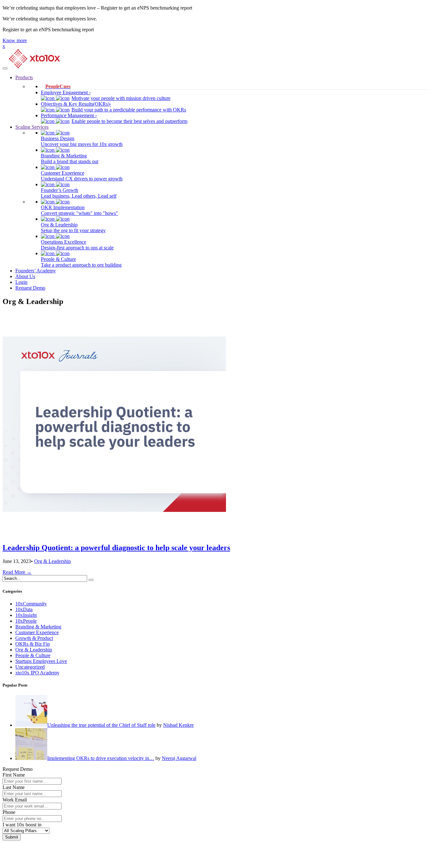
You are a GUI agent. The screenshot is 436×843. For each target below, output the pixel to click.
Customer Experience (37, 632)
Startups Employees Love (41, 661)
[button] (15, 40)
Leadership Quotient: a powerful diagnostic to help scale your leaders (116, 547)
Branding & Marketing (38, 626)
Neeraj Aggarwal (179, 758)
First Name (14, 775)
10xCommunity (31, 603)
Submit (11, 837)
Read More (17, 572)
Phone (9, 812)
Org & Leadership (52, 561)
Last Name (14, 787)
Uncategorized (30, 667)
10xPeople (26, 621)
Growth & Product (34, 638)
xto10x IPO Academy (37, 672)
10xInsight (26, 615)
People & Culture (32, 655)
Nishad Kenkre (178, 725)
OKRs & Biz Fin (32, 644)
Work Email (15, 799)
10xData (24, 609)
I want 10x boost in (22, 824)
